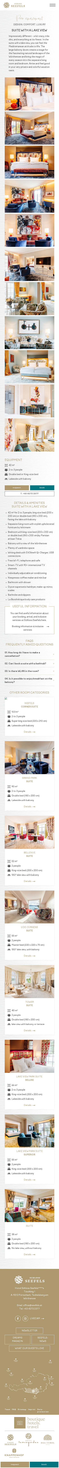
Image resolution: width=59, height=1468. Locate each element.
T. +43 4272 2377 (29, 494)
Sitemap (22, 1409)
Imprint (32, 1409)
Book (44, 1464)
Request (15, 1464)
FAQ (14, 1409)
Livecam (35, 1319)
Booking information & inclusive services (28, 628)
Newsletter (29, 1331)
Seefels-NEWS (43, 1339)
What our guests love (29, 1348)
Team (7, 1409)
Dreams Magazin (17, 1339)
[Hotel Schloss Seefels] (14, 5)
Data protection (43, 1411)
